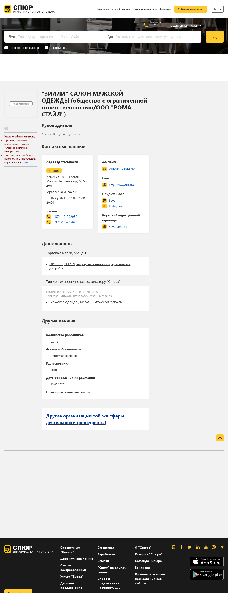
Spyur (113, 200)
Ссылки (103, 561)
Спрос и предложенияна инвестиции (109, 583)
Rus (216, 9)
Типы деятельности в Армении (152, 9)
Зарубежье (106, 554)
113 (153, 26)
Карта (56, 170)
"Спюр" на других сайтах (112, 569)
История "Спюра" (149, 554)
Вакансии (142, 567)
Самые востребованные (73, 567)
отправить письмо (122, 168)
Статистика (106, 547)
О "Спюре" (143, 547)
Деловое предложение (71, 585)
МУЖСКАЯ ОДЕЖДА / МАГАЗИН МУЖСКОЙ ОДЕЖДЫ (86, 302)
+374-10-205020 (65, 222)
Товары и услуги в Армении (113, 9)
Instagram (116, 206)
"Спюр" (26, 162)
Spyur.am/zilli (118, 226)
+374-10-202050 (65, 216)
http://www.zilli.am (121, 185)
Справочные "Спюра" (70, 549)
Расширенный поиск (183, 25)
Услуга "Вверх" (72, 576)
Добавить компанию (190, 9)
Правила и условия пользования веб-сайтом (150, 578)
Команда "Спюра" (149, 561)
